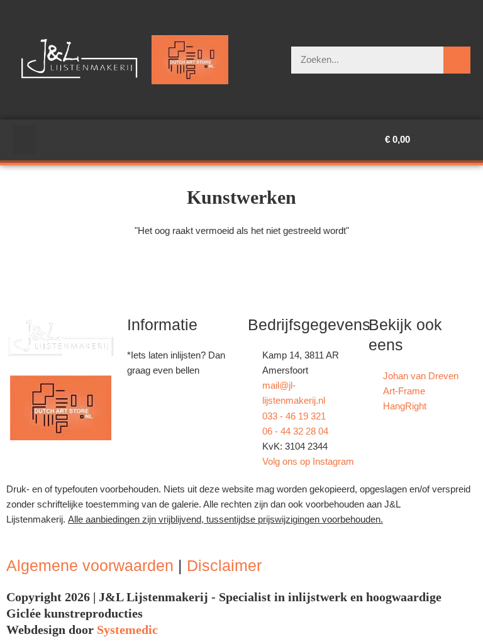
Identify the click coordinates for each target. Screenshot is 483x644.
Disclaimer (224, 565)
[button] (24, 140)
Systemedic (127, 629)
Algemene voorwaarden (90, 565)
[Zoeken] (456, 60)
